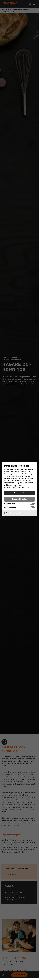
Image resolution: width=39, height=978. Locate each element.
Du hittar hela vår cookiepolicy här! (16, 487)
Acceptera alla (19, 493)
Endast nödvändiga (19, 499)
